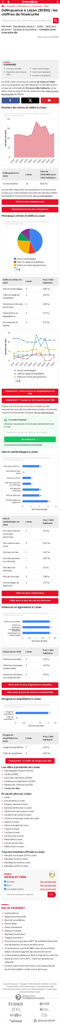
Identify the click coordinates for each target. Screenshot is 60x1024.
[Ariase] (15, 1020)
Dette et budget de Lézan (16, 825)
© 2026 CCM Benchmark (30, 992)
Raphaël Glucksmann (14, 934)
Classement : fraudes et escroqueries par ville (30, 400)
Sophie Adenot (11, 913)
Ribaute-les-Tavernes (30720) (18, 785)
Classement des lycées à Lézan (19, 811)
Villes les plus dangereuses (30, 201)
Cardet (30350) (11, 774)
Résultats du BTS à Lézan (16, 866)
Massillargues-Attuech (23, 26)
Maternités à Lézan (13, 839)
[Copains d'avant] (15, 1015)
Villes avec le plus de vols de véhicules (30, 600)
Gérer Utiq (26, 989)
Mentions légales (38, 989)
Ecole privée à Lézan (14, 836)
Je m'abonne (28, 439)
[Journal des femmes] (15, 1004)
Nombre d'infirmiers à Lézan (18, 808)
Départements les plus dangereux (30, 209)
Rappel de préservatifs (15, 916)
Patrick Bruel (10, 923)
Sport (8, 885)
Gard (46, 6)
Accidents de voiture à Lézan (17, 815)
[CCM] (44, 1004)
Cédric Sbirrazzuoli (13, 927)
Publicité (45, 984)
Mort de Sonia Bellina (14, 920)
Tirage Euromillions (13, 937)
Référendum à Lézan (14, 846)
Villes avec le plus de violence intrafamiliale (30, 692)
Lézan (7, 797)
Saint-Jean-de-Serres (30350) (18, 778)
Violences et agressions (41, 72)
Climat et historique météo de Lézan (21, 818)
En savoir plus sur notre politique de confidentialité (23, 445)
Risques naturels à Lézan (16, 804)
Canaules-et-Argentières (25, 29)
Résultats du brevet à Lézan (17, 862)
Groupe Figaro (51, 989)
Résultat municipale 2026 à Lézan (20, 855)
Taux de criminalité (13, 69)
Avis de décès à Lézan (14, 801)
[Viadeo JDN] (44, 1015)
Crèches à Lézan (12, 832)
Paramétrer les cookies (12, 989)
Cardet (40, 26)
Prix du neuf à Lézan (13, 843)
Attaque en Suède (12, 931)
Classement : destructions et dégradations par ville (30, 392)
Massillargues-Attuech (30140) (18, 770)
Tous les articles (13, 987)
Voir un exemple (48, 882)
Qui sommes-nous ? (11, 984)
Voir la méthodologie (43, 196)
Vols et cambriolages (40, 69)
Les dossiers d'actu (15, 889)
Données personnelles (45, 987)
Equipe (23, 984)
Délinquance (24, 6)
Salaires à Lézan (11, 822)
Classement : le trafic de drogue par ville (30, 761)
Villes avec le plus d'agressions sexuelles (30, 684)
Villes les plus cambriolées (30, 593)
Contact (53, 984)
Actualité (11, 6)
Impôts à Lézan (11, 829)
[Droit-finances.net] (44, 1009)
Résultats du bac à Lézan (16, 859)
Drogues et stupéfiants (41, 75)
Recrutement (30, 987)
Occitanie (36, 6)
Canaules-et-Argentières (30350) (19, 781)
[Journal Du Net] (15, 1009)
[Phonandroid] (44, 1020)
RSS (21, 987)
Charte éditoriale (34, 984)
